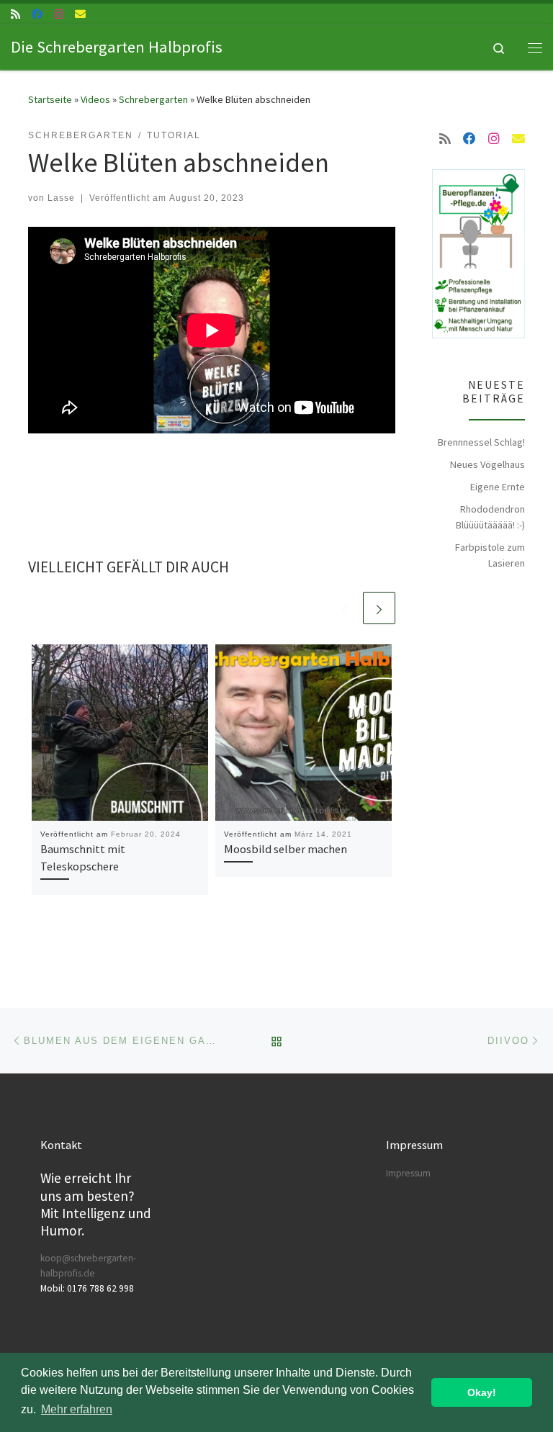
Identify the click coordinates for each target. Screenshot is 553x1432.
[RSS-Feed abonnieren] (15, 14)
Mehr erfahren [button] (76, 1409)
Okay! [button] (481, 1392)
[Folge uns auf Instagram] (58, 14)
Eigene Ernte (497, 486)
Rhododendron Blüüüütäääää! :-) (490, 517)
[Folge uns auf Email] (80, 14)
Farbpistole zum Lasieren (490, 555)
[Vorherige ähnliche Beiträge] (344, 608)
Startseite (50, 99)
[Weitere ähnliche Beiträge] (379, 608)
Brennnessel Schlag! (481, 442)
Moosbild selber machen (285, 849)
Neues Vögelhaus (487, 464)
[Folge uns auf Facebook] (37, 14)
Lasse (61, 198)
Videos (95, 99)
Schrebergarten (153, 99)
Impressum (408, 1173)
